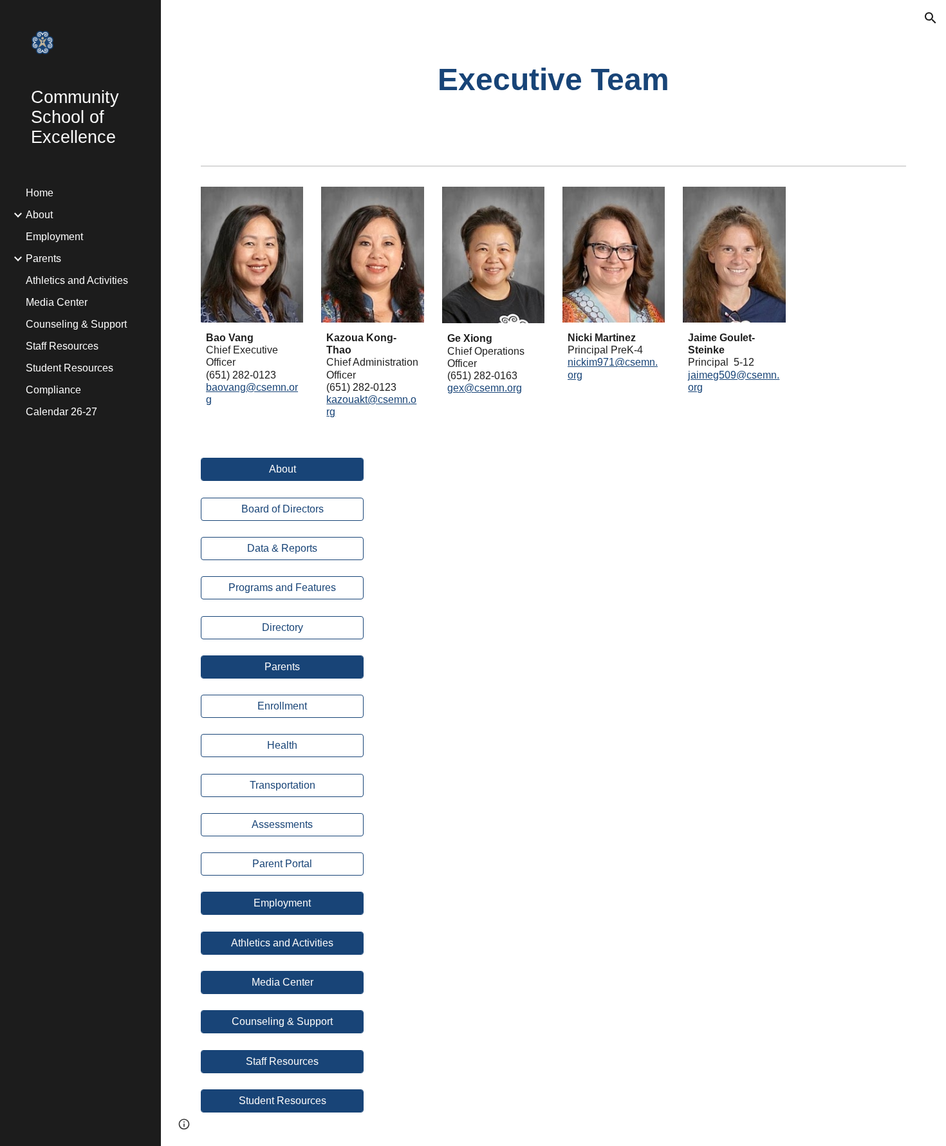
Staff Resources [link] (62, 346)
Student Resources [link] (69, 367)
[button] (930, 18)
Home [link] (39, 192)
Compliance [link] (53, 389)
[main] (553, 80)
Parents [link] (43, 258)
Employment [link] (54, 236)
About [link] (39, 214)
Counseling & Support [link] (76, 324)
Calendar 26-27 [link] (61, 411)
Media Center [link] (57, 302)
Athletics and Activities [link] (77, 280)
